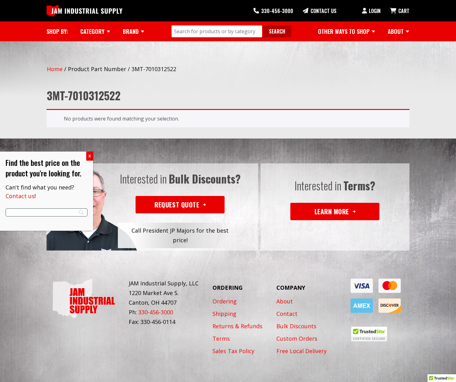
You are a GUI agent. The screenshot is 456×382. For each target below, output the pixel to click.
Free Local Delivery (301, 351)
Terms (221, 338)
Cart (403, 11)
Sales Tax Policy (233, 351)
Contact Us (324, 11)
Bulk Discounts (296, 326)
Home (55, 69)
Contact (286, 313)
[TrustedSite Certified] (369, 334)
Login (375, 11)
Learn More (332, 211)
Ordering (224, 301)
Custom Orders (296, 338)
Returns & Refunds (237, 326)
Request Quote (176, 204)
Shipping (224, 313)
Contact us (20, 196)
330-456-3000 (277, 11)
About (284, 301)
